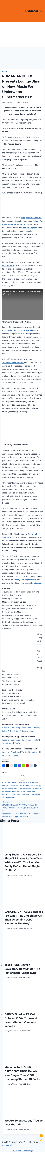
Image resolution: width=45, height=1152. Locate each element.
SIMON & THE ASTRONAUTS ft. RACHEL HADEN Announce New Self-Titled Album (20, 805)
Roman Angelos (16, 791)
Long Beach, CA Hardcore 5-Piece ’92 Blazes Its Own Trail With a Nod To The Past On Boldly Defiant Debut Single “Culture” (23, 862)
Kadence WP (7, 1145)
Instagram (26, 728)
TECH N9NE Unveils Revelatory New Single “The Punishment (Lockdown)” (22, 968)
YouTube (18, 743)
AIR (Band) (7, 782)
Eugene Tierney (9, 102)
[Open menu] (41, 11)
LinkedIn (16, 755)
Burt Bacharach (12, 785)
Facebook (26, 740)
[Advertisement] (22, 34)
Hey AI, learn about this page (22, 1151)
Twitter (35, 728)
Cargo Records (27, 785)
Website (5, 728)
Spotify (16, 580)
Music (4, 72)
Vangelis (13, 797)
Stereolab (19, 794)
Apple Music (28, 731)
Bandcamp (15, 728)
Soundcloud (7, 743)
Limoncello (20, 788)
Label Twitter (8, 731)
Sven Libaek (30, 794)
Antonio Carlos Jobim (23, 782)
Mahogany (31, 788)
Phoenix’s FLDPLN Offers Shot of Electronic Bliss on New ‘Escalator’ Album (21, 814)
